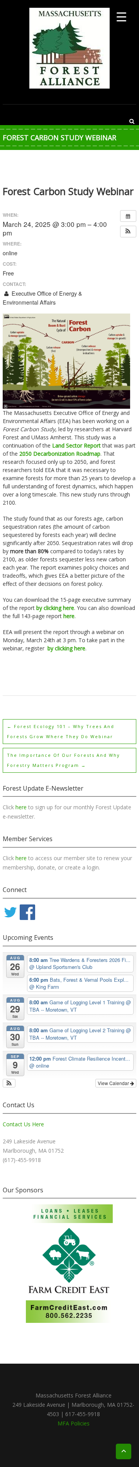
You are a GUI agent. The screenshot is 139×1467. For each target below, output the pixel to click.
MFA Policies (74, 1423)
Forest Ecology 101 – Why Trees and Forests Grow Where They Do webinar (60, 731)
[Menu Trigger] (121, 16)
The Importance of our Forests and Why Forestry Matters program (63, 760)
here (21, 807)
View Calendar (114, 1083)
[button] (128, 231)
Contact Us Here (23, 1124)
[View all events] (128, 216)
